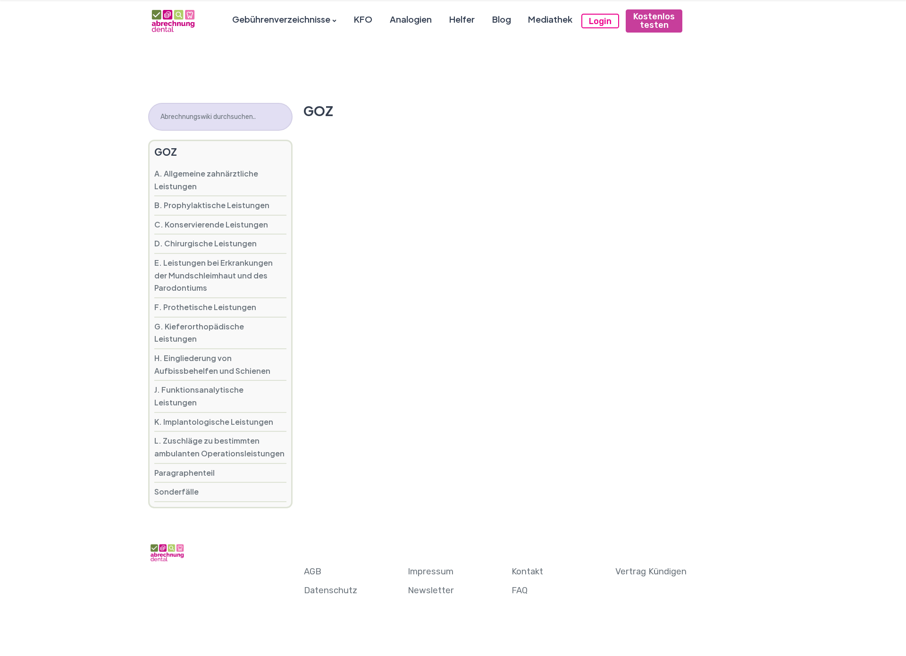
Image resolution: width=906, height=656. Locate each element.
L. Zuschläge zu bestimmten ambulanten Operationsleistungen (219, 447)
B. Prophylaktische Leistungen (211, 205)
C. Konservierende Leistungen (211, 224)
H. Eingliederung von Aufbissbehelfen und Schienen (212, 364)
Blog (501, 19)
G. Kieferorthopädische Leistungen (199, 332)
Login (600, 21)
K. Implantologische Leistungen (213, 422)
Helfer (462, 19)
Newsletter (431, 590)
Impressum (430, 571)
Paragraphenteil (184, 473)
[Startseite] (173, 20)
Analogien (411, 19)
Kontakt (527, 571)
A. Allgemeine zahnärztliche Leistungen (206, 179)
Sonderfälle (176, 491)
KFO (363, 19)
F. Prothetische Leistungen (205, 307)
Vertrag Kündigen (651, 571)
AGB (312, 571)
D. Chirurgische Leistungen (205, 243)
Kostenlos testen (654, 20)
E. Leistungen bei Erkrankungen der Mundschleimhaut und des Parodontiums (213, 275)
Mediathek (550, 19)
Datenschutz (330, 590)
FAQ (520, 590)
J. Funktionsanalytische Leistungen (198, 396)
